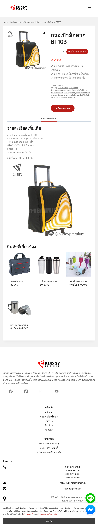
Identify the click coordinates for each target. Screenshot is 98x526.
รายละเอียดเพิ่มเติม (49, 118)
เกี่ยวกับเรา (49, 425)
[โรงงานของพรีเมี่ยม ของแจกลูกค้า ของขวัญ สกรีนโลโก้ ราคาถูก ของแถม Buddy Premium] (18, 8)
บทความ (49, 421)
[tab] (49, 119)
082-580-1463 (72, 477)
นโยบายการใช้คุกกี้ (49, 448)
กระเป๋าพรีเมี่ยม (63, 88)
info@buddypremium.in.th (72, 483)
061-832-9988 (72, 474)
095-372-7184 (72, 467)
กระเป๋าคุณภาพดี (69, 93)
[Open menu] (91, 8)
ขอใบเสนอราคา (62, 108)
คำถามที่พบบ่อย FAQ (49, 443)
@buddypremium (72, 488)
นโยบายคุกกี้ (28, 514)
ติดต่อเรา (49, 429)
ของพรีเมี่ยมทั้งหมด (49, 416)
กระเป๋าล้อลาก (73, 88)
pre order (62, 90)
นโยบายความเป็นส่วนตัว (47, 514)
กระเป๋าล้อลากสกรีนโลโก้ (77, 95)
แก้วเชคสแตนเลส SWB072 (49, 283)
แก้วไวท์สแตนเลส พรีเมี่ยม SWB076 (78, 283)
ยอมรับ (49, 521)
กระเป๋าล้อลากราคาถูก (60, 95)
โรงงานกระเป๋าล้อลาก (68, 97)
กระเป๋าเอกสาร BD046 (17, 283)
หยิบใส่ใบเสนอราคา (77, 51)
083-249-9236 (72, 470)
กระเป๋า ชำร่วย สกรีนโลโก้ (75, 90)
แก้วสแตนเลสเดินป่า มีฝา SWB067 (19, 326)
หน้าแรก (49, 412)
